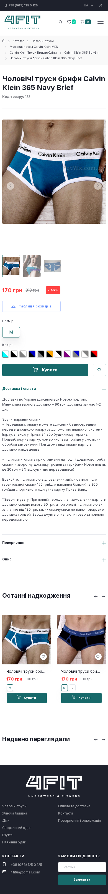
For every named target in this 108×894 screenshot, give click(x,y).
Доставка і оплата (19, 388)
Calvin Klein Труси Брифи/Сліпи (33, 52)
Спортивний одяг (16, 828)
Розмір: (8, 321)
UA (86, 5)
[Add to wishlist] (43, 656)
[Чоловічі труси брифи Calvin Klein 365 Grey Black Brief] (41, 356)
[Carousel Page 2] (32, 266)
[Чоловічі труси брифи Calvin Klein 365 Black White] (15, 356)
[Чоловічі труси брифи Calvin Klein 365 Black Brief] (95, 356)
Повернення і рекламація (79, 820)
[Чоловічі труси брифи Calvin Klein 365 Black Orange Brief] (50, 356)
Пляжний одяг (13, 842)
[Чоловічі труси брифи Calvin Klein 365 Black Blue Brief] (33, 356)
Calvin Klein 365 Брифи (81, 52)
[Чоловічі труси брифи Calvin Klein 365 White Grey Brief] (86, 356)
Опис (7, 559)
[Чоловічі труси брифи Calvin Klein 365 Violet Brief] (68, 356)
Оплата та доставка (74, 806)
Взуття (7, 835)
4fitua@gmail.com (25, 872)
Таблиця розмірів (35, 306)
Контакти (65, 813)
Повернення (13, 542)
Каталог (18, 41)
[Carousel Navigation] (99, 596)
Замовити (82, 879)
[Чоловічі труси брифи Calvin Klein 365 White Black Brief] (59, 356)
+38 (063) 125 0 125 (26, 865)
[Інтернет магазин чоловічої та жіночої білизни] (3, 41)
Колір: (7, 345)
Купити (49, 369)
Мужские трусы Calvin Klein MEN (34, 47)
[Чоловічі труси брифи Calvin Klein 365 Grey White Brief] (24, 356)
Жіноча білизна (14, 813)
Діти (5, 820)
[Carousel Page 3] (52, 266)
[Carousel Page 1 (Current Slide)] (11, 266)
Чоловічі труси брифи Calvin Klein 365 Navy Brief (46, 58)
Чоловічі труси (43, 41)
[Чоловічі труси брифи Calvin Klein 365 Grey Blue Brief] (77, 356)
